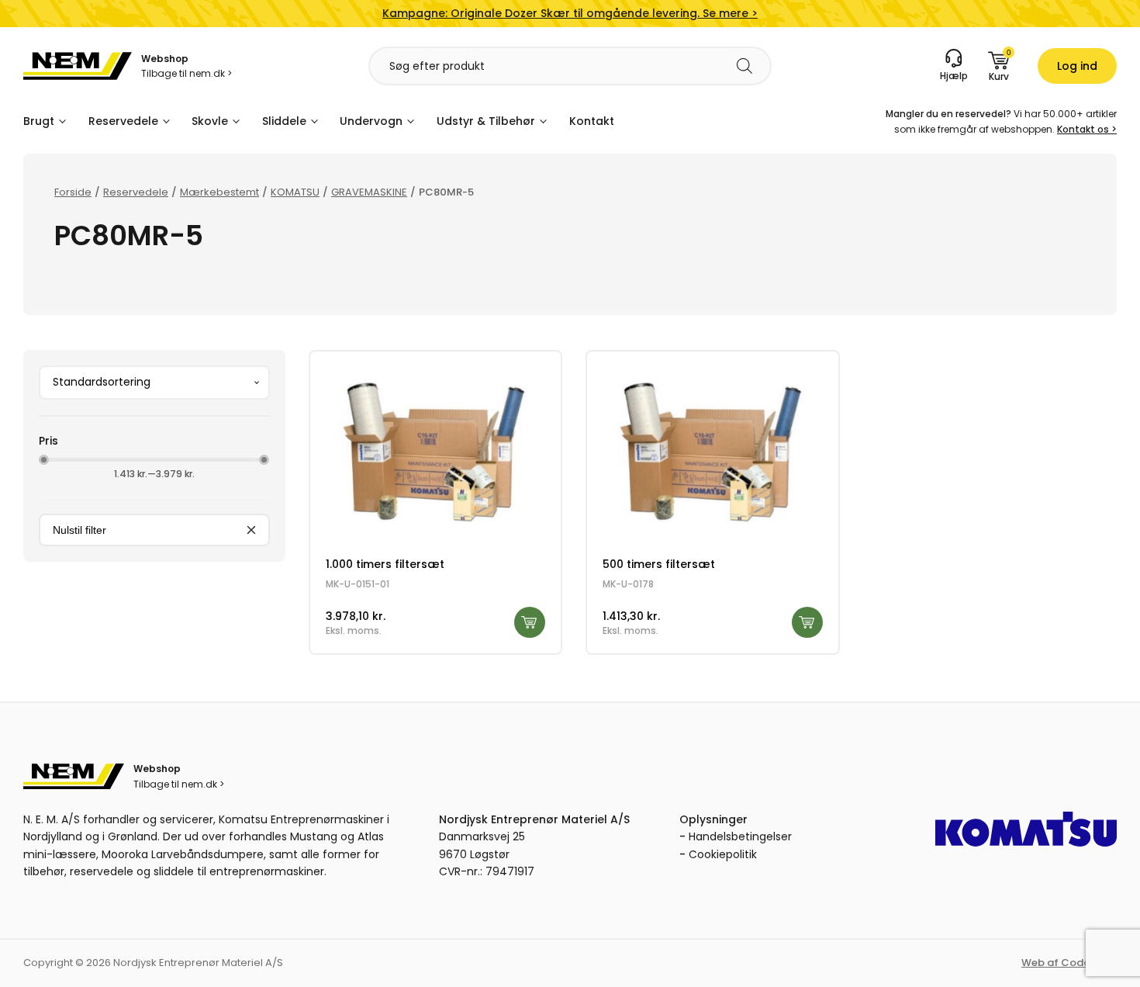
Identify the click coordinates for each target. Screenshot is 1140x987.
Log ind (1077, 66)
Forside (73, 192)
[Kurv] (998, 66)
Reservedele (123, 121)
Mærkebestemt (219, 192)
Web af (1069, 962)
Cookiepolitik (723, 854)
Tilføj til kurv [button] (529, 622)
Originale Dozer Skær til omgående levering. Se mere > (570, 13)
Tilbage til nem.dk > (186, 73)
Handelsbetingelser (740, 836)
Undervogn (371, 121)
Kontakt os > (1087, 129)
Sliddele (284, 121)
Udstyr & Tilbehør (486, 121)
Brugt (38, 121)
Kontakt (591, 121)
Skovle (210, 121)
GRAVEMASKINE (369, 192)
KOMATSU (295, 192)
